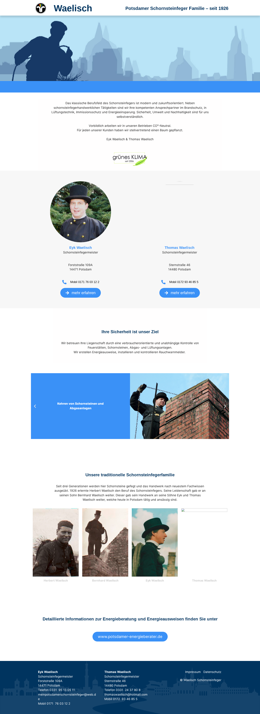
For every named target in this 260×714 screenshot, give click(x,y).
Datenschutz (212, 672)
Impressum (193, 672)
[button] (35, 406)
